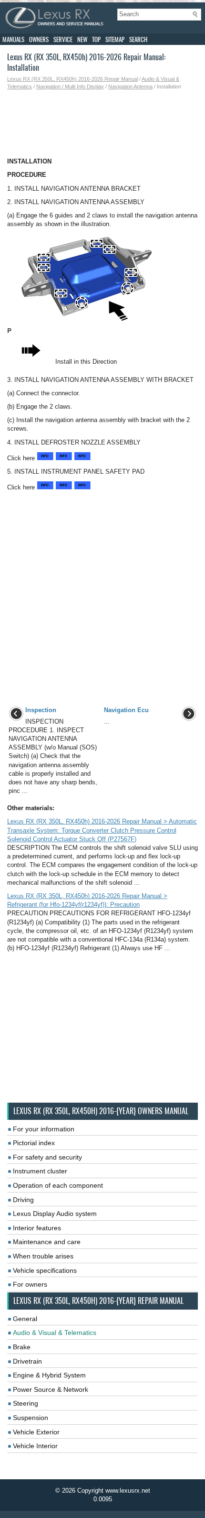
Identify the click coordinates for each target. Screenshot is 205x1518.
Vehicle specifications (45, 1270)
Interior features (37, 1228)
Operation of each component (58, 1185)
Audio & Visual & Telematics (54, 1332)
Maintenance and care (47, 1242)
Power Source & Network (50, 1389)
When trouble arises (43, 1256)
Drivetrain (27, 1361)
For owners (30, 1284)
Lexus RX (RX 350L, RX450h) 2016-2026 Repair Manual (72, 79)
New (82, 39)
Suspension (30, 1417)
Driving (23, 1200)
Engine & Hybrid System (49, 1375)
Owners (39, 39)
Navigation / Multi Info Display (70, 86)
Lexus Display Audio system (55, 1213)
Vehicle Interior (35, 1446)
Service (62, 39)
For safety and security (47, 1157)
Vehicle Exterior (36, 1432)
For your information (43, 1129)
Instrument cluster (40, 1171)
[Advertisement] (102, 123)
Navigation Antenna (130, 86)
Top (96, 39)
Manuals (13, 39)
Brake (22, 1347)
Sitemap (114, 39)
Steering (25, 1403)
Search (138, 39)
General (25, 1319)
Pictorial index (34, 1143)
